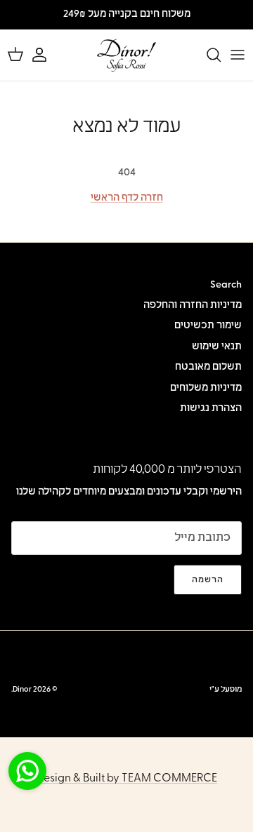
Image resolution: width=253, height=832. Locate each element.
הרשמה (207, 580)
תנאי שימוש (217, 347)
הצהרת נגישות (211, 408)
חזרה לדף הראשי (127, 198)
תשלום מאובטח (208, 367)
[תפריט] (237, 54)
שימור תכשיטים (208, 326)
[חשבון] (46, 54)
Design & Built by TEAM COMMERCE (126, 778)
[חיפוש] (206, 54)
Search (226, 285)
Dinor (22, 690)
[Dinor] (126, 55)
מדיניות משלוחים (206, 388)
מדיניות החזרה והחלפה (192, 305)
